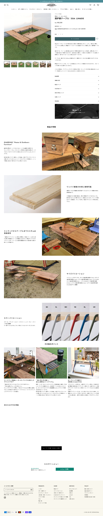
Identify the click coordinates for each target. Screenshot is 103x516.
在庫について (58, 97)
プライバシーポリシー (89, 493)
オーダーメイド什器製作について (60, 499)
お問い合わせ (71, 499)
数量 (56, 34)
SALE (71, 9)
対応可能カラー (58, 88)
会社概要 (71, 491)
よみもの (71, 495)
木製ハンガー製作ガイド (58, 493)
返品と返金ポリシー (88, 491)
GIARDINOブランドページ (59, 495)
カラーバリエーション (58, 491)
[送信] (31, 489)
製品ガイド (56, 489)
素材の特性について (59, 93)
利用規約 (86, 495)
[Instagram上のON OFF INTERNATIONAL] (5, 497)
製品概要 (57, 76)
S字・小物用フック (22, 9)
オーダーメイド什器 (86, 9)
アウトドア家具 (63, 9)
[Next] (48, 36)
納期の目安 (57, 80)
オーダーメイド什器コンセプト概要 (61, 497)
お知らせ (71, 493)
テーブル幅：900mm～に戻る (52, 448)
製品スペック (58, 84)
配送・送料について (88, 489)
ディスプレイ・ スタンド (34, 9)
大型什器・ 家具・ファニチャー (50, 9)
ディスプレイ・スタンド (43, 493)
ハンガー (13, 9)
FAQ (70, 497)
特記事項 (57, 101)
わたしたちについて (73, 489)
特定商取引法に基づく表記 (90, 497)
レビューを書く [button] (64, 469)
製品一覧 (77, 9)
